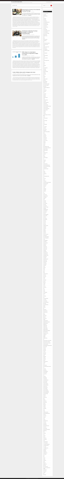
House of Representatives (46, 236)
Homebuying (28, 21)
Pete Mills (44, 362)
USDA (43, 455)
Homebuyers (25, 21)
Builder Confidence (45, 81)
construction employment (45, 102)
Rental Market (44, 408)
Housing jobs (44, 250)
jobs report (44, 282)
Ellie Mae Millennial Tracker (46, 146)
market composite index (45, 304)
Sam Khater (44, 414)
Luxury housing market (45, 298)
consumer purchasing (45, 107)
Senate (44, 418)
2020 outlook (44, 19)
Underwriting (44, 450)
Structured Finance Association (46, 429)
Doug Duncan (44, 136)
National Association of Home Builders (47, 340)
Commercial (44, 96)
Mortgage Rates (26, 24)
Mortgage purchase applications (20, 24)
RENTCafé (33, 67)
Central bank (44, 91)
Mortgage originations (45, 329)
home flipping (44, 208)
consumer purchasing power (46, 108)
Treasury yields (44, 439)
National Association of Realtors (46, 341)
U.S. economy (44, 446)
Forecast (44, 187)
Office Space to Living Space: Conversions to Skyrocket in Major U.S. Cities (30, 53)
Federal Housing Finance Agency (46, 166)
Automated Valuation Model (46, 60)
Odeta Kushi (44, 350)
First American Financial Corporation (47, 182)
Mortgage (44, 319)
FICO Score (44, 178)
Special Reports (45, 424)
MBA (43, 308)
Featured (13, 21)
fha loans (44, 171)
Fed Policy (44, 161)
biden (43, 66)
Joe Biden (44, 283)
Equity (43, 151)
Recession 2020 (45, 397)
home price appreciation (45, 214)
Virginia (44, 461)
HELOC (44, 199)
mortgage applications (17, 42)
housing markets (22, 41)
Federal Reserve (45, 167)
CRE (43, 119)
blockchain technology (45, 71)
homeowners (36, 21)
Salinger (28, 478)
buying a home (44, 86)
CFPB (43, 92)
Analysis (39, 78)
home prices (24, 40)
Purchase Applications (26, 25)
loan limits (44, 293)
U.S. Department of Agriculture (46, 444)
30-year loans (14, 78)
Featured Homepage (45, 157)
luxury (43, 297)
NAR (43, 339)
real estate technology (45, 393)
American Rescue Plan (45, 44)
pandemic (44, 360)
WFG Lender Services (45, 466)
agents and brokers (45, 39)
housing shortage (45, 261)
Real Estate (30, 19)
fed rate (44, 162)
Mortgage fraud (44, 324)
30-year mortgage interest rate (23, 78)
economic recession (45, 140)
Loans (34, 41)
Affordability (15, 20)
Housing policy (44, 257)
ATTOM (44, 56)
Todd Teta (44, 435)
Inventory (32, 41)
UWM (43, 456)
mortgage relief (44, 334)
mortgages (44, 335)
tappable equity (44, 430)
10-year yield (19, 77)
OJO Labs (44, 351)
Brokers (44, 77)
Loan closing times (45, 292)
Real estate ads (45, 377)
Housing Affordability (15, 41)
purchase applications (26, 19)
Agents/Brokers (44, 40)
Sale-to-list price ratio (34, 25)
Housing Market (45, 251)
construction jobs (45, 103)
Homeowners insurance (45, 234)
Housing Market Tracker (45, 255)
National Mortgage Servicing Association (47, 345)
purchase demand (45, 372)
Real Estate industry (45, 387)
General (44, 193)
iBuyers (44, 271)
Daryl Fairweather (45, 124)
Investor (44, 278)
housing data (44, 245)
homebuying (30, 40)
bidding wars (44, 65)
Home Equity (44, 204)
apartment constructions (25, 63)
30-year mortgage (18, 78)
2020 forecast (44, 18)
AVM (43, 61)
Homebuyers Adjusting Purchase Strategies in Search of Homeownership (29, 32)
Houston (44, 266)
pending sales (22, 25)
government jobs (45, 194)
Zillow (43, 473)
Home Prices (19, 21)
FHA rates (44, 172)
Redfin (44, 398)
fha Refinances (44, 173)
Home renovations (45, 219)
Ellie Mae (44, 145)
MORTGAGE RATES (15, 19)
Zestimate (44, 472)
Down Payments (38, 20)
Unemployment (44, 451)
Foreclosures (44, 188)
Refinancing (44, 404)
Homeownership (36, 40)
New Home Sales (19, 19)
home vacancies (22, 21)
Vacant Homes (14, 26)
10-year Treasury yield (15, 77)
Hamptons (44, 198)
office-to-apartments (20, 67)
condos (44, 98)
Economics (44, 141)
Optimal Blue (44, 356)
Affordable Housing (23, 20)
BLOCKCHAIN (44, 70)
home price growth (45, 215)
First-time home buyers (45, 183)
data (17, 40)
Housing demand (19, 41)
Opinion (44, 355)
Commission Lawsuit (45, 97)
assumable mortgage (45, 55)
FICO (43, 177)
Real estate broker (45, 382)
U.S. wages (37, 25)
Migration (13, 42)
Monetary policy (44, 318)
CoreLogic (44, 112)
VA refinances (44, 460)
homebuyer (44, 229)
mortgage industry (45, 325)
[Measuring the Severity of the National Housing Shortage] (17, 12)
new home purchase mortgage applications (32, 24)
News (17, 25)
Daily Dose (30, 20)
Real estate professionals (46, 392)
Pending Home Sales (45, 361)
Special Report (44, 423)
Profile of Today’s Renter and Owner (47, 366)
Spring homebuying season (46, 425)
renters (44, 409)
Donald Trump (44, 135)
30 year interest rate (23, 77)
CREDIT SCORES (45, 120)
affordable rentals (27, 20)
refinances (44, 403)
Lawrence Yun (44, 287)
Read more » (29, 15)
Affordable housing (15, 40)
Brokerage (44, 76)
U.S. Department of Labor (46, 445)
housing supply (26, 41)
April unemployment (45, 49)
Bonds (44, 75)
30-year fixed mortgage (28, 77)
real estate (30, 25)
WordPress (37, 478)
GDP (43, 192)
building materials (45, 82)
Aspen (44, 54)
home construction (45, 203)
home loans (22, 40)
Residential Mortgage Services (46, 413)
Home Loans (16, 21)
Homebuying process (32, 21)
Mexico (44, 313)
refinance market (45, 402)
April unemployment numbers (46, 50)
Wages (16, 26)
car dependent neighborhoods (46, 87)
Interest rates (29, 41)
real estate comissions (45, 383)
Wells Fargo (44, 465)
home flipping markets (45, 209)
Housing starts (44, 262)
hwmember (44, 267)
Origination (22, 19)
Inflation (44, 272)
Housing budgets (38, 64)
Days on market (45, 129)
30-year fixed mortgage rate (35, 19)
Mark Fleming (44, 303)
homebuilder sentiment (45, 225)
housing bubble (44, 241)
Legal (43, 288)
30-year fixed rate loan (37, 77)
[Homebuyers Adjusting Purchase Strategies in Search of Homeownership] (17, 33)
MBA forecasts (44, 309)
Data (32, 20)
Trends (44, 440)
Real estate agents (45, 381)
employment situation (45, 150)
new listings (15, 25)
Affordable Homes (19, 20)
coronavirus (44, 113)
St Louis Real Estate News (16, 1)
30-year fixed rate (32, 77)
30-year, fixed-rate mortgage (34, 78)
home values (44, 224)
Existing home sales (45, 152)
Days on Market (34, 20)
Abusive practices (45, 34)
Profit (43, 367)
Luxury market (44, 299)
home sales (44, 220)
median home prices (37, 41)
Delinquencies (44, 130)
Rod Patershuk (24, 34)
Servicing (44, 419)
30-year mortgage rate (28, 78)
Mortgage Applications (15, 24)
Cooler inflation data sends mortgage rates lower (24, 72)
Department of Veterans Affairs (46, 131)
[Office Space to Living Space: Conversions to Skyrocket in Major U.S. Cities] (17, 54)
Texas (43, 434)
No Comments (32, 34)
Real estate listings (45, 388)
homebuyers (27, 40)
